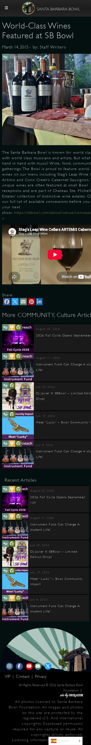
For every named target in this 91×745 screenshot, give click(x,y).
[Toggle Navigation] (6, 8)
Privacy (41, 676)
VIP (8, 676)
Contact (23, 676)
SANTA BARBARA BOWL (58, 9)
